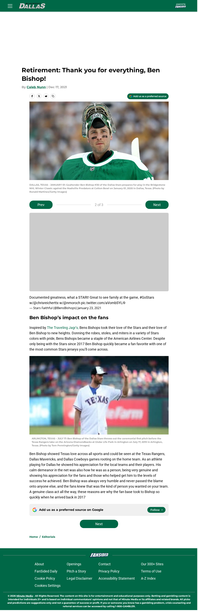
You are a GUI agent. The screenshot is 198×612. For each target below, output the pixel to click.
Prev (41, 205)
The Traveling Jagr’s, (63, 328)
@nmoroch (71, 303)
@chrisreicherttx (46, 303)
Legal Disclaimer (79, 578)
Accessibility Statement (116, 578)
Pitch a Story (76, 571)
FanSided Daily (46, 571)
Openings (74, 564)
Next (157, 205)
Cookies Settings (48, 586)
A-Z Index (148, 578)
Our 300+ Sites (152, 564)
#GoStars (147, 297)
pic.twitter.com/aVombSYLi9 (103, 303)
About (39, 564)
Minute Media (24, 595)
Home (33, 537)
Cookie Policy (45, 578)
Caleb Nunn (36, 87)
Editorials (48, 537)
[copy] (53, 96)
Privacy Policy (108, 571)
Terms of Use (151, 571)
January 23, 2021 (89, 308)
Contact (104, 564)
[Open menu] (10, 5)
